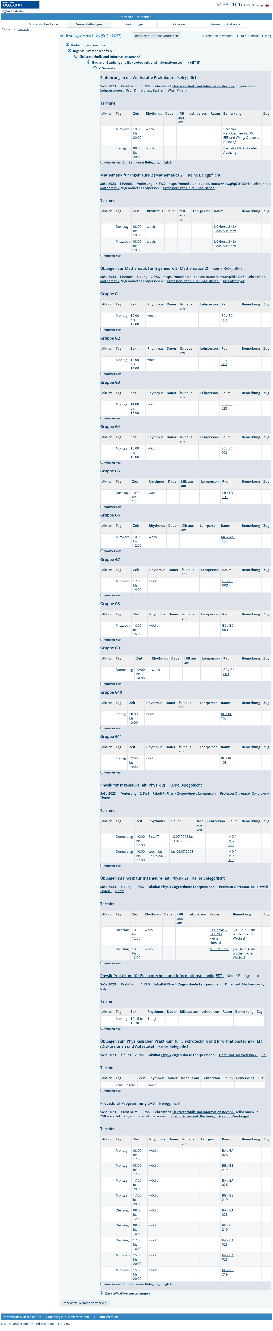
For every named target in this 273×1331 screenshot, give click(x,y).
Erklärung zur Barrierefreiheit (67, 1317)
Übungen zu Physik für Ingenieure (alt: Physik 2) (144, 878)
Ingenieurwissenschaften (93, 51)
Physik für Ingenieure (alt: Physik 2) (133, 785)
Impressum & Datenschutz (22, 1317)
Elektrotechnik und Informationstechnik (110, 56)
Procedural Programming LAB (128, 1103)
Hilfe (247, 5)
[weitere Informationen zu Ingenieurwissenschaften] (69, 51)
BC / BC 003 (226, 317)
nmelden (144, 17)
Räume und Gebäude (224, 24)
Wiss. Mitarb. (177, 90)
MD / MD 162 (232, 855)
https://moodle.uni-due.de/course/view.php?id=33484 (210, 183)
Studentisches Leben (44, 24)
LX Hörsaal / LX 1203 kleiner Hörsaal (219, 936)
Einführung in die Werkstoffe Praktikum (137, 77)
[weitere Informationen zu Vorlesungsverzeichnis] (67, 45)
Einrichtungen (134, 24)
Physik (171, 793)
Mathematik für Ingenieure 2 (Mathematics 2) (142, 175)
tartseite (126, 17)
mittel (255, 36)
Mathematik (109, 188)
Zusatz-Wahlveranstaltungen (128, 1293)
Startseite (23, 29)
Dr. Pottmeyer (233, 281)
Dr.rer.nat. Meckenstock (244, 984)
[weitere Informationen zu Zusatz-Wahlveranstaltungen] (101, 1294)
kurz (243, 36)
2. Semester (108, 68)
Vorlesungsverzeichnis (88, 45)
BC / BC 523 (226, 406)
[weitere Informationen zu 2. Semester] (95, 68)
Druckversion (108, 1317)
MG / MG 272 (232, 840)
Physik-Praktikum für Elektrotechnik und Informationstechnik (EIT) (162, 975)
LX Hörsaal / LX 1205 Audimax (225, 228)
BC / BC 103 (226, 716)
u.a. (103, 988)
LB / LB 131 (227, 494)
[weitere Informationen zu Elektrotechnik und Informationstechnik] (76, 57)
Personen (180, 24)
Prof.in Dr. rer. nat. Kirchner (192, 1116)
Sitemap (257, 5)
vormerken (112, 162)
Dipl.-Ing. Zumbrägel (233, 1116)
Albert (119, 891)
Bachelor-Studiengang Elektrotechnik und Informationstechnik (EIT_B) (146, 62)
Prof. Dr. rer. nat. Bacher (145, 90)
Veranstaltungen (89, 24)
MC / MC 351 (219, 949)
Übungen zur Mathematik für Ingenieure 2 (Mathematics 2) (154, 268)
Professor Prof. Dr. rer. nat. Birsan (189, 188)
